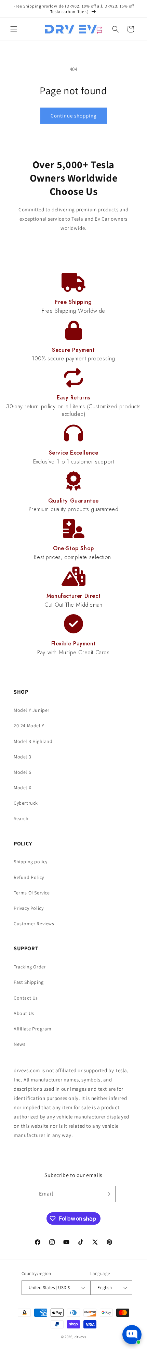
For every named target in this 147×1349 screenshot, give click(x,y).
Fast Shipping (29, 982)
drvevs (80, 1336)
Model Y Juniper (32, 710)
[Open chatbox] (132, 1334)
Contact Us (26, 998)
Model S (22, 772)
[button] (13, 29)
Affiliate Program (32, 1029)
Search (21, 818)
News (19, 1044)
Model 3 (22, 757)
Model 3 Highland (33, 741)
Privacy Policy (28, 908)
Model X (22, 787)
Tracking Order (30, 967)
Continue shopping (74, 115)
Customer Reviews (34, 923)
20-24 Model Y (29, 725)
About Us (24, 1013)
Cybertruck (26, 803)
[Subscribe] (107, 1194)
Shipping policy (31, 861)
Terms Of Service (32, 893)
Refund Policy (29, 877)
